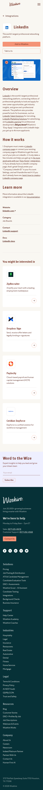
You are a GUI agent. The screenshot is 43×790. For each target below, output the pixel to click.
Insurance (7, 643)
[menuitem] (21, 569)
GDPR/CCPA (8, 692)
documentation (33, 197)
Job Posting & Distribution (14, 573)
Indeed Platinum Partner (13, 751)
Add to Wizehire (21, 44)
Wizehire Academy (11, 619)
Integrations (11, 15)
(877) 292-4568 (26, 532)
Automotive (8, 654)
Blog (5, 709)
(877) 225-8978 (14, 529)
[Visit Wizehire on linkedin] (15, 551)
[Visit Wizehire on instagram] (21, 551)
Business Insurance (11, 603)
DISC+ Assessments (11, 584)
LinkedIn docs (9, 241)
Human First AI (9, 762)
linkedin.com (8, 211)
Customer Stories (10, 712)
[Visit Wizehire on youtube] (26, 551)
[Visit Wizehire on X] (10, 551)
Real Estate (7, 650)
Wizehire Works (9, 727)
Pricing (6, 569)
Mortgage (7, 669)
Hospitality (7, 635)
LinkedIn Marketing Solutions (15, 119)
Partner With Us (9, 755)
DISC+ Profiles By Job (12, 716)
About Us (7, 740)
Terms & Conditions (11, 681)
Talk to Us (8, 51)
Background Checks (11, 599)
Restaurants (8, 646)
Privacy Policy (8, 685)
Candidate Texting (11, 591)
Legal (5, 639)
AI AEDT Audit (9, 689)
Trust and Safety (9, 696)
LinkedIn (6, 96)
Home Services (9, 665)
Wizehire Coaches (10, 623)
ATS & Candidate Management (16, 576)
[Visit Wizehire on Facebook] (4, 551)
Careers (6, 744)
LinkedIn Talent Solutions (13, 116)
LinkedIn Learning (13, 122)
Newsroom (7, 747)
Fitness (6, 661)
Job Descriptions (10, 720)
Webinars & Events (11, 724)
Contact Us (7, 759)
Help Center (8, 615)
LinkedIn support (10, 231)
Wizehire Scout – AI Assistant (15, 588)
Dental (5, 658)
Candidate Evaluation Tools (14, 580)
